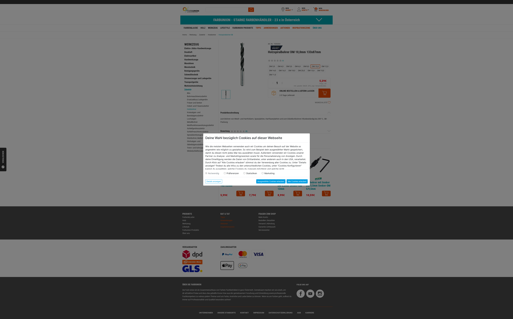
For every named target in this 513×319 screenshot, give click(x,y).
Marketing (269, 173)
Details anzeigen (214, 181)
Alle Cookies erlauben (297, 181)
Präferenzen (233, 173)
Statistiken (251, 173)
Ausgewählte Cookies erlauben (270, 181)
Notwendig (213, 173)
